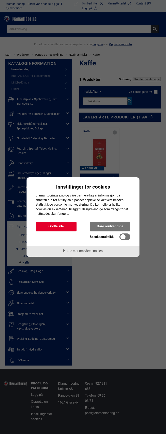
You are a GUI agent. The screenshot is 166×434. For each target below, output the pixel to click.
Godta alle (56, 226)
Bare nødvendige (110, 226)
